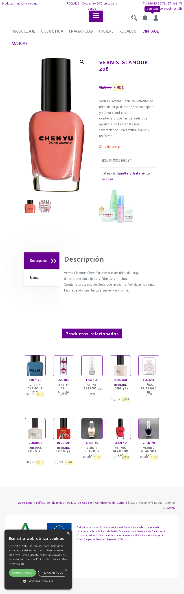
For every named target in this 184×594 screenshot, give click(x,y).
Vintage (150, 31)
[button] (82, 62)
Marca (34, 278)
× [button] (68, 533)
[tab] (42, 260)
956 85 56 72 (156, 3)
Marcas (19, 43)
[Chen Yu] (116, 206)
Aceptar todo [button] (22, 572)
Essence (63, 380)
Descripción (38, 260)
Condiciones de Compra (111, 503)
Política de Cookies (79, 503)
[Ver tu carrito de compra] (145, 19)
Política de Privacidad (50, 503)
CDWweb (169, 508)
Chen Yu (35, 380)
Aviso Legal (25, 503)
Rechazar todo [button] (53, 572)
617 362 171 (174, 3)
